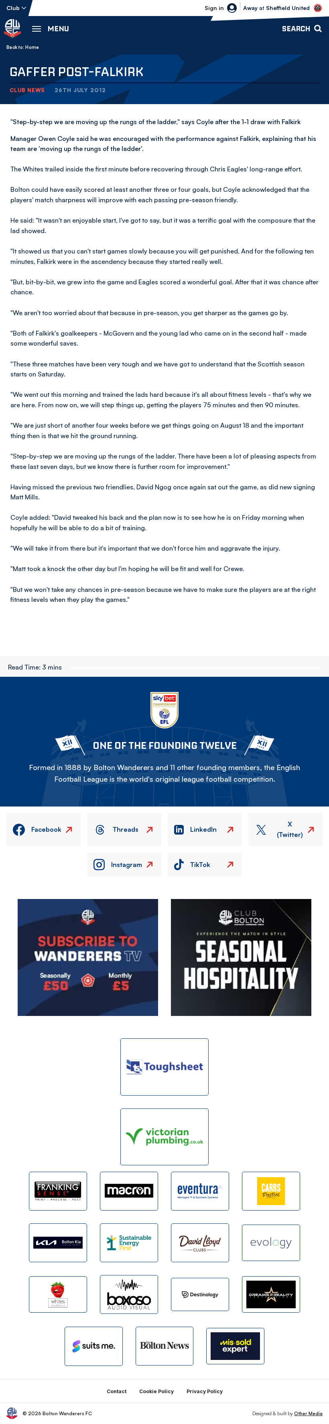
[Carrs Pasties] (271, 1191)
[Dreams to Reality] (271, 1294)
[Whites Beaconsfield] (58, 1294)
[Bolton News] (165, 1346)
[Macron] (129, 1191)
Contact (116, 1391)
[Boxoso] (129, 1294)
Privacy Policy (205, 1391)
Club (13, 7)
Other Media (308, 1413)
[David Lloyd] (200, 1242)
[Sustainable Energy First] (129, 1242)
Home (32, 47)
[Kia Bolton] (58, 1242)
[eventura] (200, 1191)
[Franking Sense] (58, 1191)
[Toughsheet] (164, 1067)
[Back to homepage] (12, 28)
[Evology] (271, 1243)
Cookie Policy (156, 1391)
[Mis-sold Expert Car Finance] (235, 1346)
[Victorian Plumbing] (164, 1137)
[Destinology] (200, 1294)
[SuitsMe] (94, 1346)
